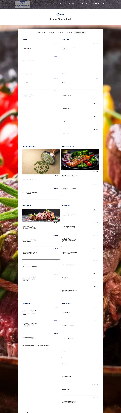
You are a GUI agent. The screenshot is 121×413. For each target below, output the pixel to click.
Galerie (65, 3)
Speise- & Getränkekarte (56, 3)
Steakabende (96, 3)
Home (46, 3)
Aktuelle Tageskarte (86, 3)
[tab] (41, 32)
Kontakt (103, 3)
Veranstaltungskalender (74, 3)
